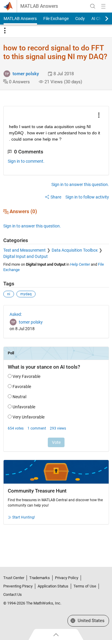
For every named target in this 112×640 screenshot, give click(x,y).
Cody (80, 18)
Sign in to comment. (26, 161)
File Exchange (56, 18)
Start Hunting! (23, 517)
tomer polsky (26, 73)
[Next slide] (101, 18)
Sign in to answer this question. (80, 184)
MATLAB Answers (39, 6)
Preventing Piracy (18, 586)
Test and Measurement (24, 250)
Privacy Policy (66, 578)
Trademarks (39, 578)
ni (8, 294)
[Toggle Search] (93, 6)
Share (55, 197)
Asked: (16, 314)
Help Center (80, 264)
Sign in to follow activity (87, 197)
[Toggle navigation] (5, 31)
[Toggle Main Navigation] (103, 6)
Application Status (53, 586)
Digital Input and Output (25, 256)
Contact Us (12, 594)
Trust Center (13, 578)
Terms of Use (84, 586)
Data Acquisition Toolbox (75, 250)
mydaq (26, 294)
